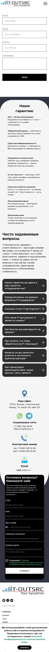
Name (5, 29)
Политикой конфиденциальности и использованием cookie (24, 639)
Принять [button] (24, 648)
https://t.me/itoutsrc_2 (23, 429)
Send (24, 77)
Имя (7, 511)
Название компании (15, 534)
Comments (8, 56)
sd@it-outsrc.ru (23, 470)
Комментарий (12, 545)
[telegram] (7, 600)
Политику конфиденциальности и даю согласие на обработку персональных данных (26, 562)
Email (5, 15)
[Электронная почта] (11, 600)
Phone (5, 42)
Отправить (24, 571)
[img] (15, 4)
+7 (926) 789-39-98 (23, 426)
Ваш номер (10, 522)
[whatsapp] (3, 600)
